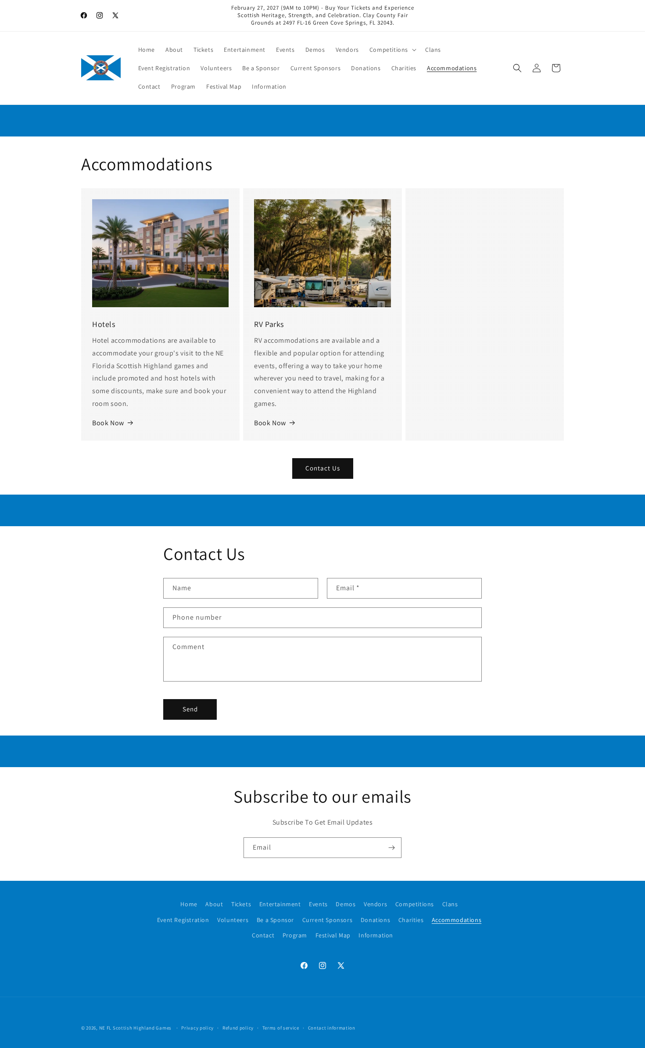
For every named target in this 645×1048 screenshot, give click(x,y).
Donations (375, 920)
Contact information (331, 1028)
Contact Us (322, 468)
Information (375, 935)
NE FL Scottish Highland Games (135, 1028)
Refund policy (238, 1028)
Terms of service (280, 1028)
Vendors (375, 904)
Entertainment (280, 904)
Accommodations (456, 920)
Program (295, 935)
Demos (345, 904)
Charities (410, 920)
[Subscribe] (391, 847)
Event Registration (183, 920)
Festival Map (333, 935)
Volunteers (232, 920)
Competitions (414, 904)
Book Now (108, 422)
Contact (263, 935)
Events (318, 904)
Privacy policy (197, 1028)
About (214, 904)
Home (188, 904)
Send (190, 709)
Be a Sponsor (275, 920)
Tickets (241, 904)
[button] (392, 49)
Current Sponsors (327, 920)
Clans (450, 904)
